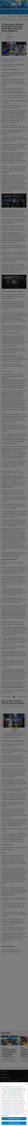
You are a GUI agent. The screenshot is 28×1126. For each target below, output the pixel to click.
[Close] (26, 1084)
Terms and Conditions (16, 1089)
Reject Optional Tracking (14, 1118)
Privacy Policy (12, 1092)
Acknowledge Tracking (14, 1123)
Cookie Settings (5, 1115)
